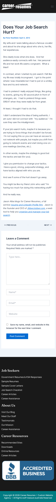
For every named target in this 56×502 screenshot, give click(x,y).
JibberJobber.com (36, 208)
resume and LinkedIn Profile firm (27, 205)
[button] (52, 6)
